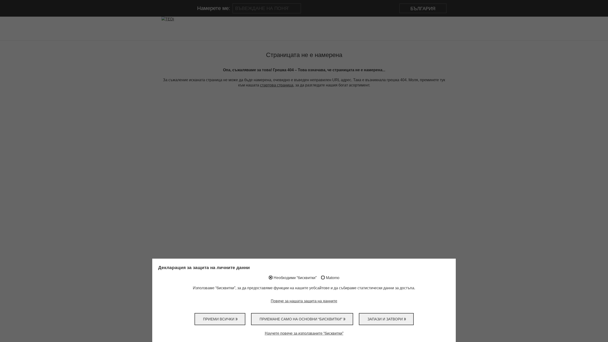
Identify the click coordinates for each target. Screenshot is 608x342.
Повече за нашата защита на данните (304, 301)
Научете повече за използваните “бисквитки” (304, 333)
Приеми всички (218, 319)
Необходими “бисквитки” (295, 278)
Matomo (332, 278)
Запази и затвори (385, 319)
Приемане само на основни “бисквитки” (301, 319)
